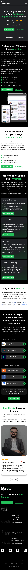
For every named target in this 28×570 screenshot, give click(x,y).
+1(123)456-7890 (19, 521)
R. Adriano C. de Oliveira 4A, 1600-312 (17, 518)
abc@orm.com (18, 522)
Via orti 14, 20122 (20, 540)
